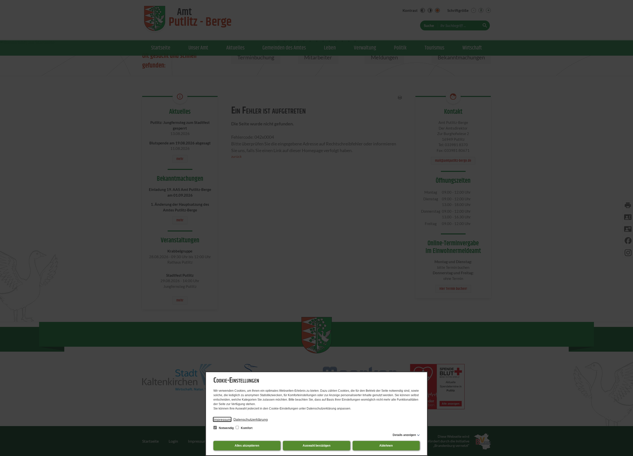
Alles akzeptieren (247, 445)
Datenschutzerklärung (250, 419)
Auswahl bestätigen (316, 445)
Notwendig (226, 428)
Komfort (246, 428)
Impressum (222, 419)
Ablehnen (386, 445)
